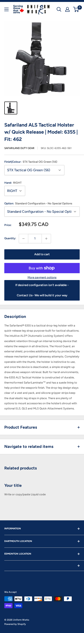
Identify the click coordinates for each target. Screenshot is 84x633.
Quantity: (10, 238)
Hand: (13, 182)
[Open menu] (6, 9)
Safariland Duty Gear (19, 148)
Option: (38, 203)
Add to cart (42, 254)
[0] (76, 9)
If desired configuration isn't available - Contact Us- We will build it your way (42, 290)
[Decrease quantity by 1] (23, 238)
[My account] (67, 9)
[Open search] (59, 9)
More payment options (42, 277)
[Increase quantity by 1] (46, 238)
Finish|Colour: (30, 161)
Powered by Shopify (15, 624)
